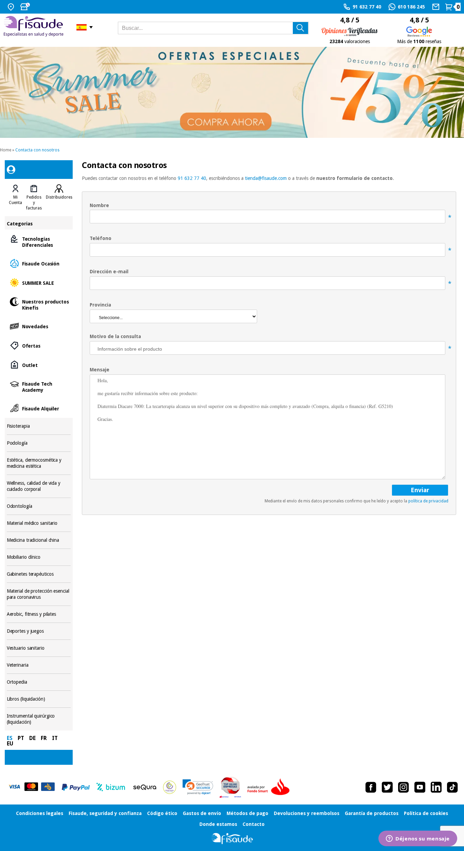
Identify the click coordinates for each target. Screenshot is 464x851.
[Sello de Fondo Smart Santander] (270, 787)
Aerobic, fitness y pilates (39, 614)
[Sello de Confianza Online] (170, 787)
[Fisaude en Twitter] (387, 787)
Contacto (254, 824)
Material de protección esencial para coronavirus (39, 594)
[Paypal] (76, 787)
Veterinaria (39, 665)
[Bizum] (111, 787)
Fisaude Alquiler (39, 408)
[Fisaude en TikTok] (452, 787)
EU (10, 743)
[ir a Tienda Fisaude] (232, 838)
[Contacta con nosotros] (437, 7)
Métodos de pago (247, 813)
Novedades (39, 326)
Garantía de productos (371, 813)
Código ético (162, 813)
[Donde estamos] (12, 7)
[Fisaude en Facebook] (370, 787)
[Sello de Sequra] (144, 787)
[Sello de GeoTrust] (198, 787)
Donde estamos (218, 824)
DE (32, 738)
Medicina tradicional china (39, 540)
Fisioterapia (39, 426)
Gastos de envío (202, 813)
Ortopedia (39, 682)
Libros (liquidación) (39, 699)
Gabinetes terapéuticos (39, 574)
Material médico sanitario (39, 523)
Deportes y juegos (39, 631)
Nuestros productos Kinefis (39, 304)
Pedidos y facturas (34, 202)
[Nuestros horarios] (26, 7)
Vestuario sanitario (39, 648)
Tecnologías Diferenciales (39, 241)
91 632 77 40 (192, 178)
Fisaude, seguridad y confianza (105, 813)
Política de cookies (426, 813)
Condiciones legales (39, 813)
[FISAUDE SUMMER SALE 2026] (232, 92)
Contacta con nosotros (37, 150)
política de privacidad (428, 501)
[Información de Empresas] (230, 787)
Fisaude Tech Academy (39, 386)
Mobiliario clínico (39, 557)
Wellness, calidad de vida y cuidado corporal (39, 486)
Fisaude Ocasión (39, 263)
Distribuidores (59, 197)
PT (21, 738)
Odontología (39, 506)
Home (5, 150)
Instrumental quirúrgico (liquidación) (39, 719)
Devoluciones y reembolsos (306, 813)
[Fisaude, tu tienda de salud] (34, 27)
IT (55, 738)
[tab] (15, 197)
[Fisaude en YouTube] (419, 787)
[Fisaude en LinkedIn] (436, 787)
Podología (39, 443)
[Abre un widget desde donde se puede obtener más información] (417, 839)
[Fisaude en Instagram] (403, 787)
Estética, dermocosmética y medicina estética (39, 463)
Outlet (39, 364)
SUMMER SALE (39, 282)
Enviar (420, 490)
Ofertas (39, 345)
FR (44, 738)
